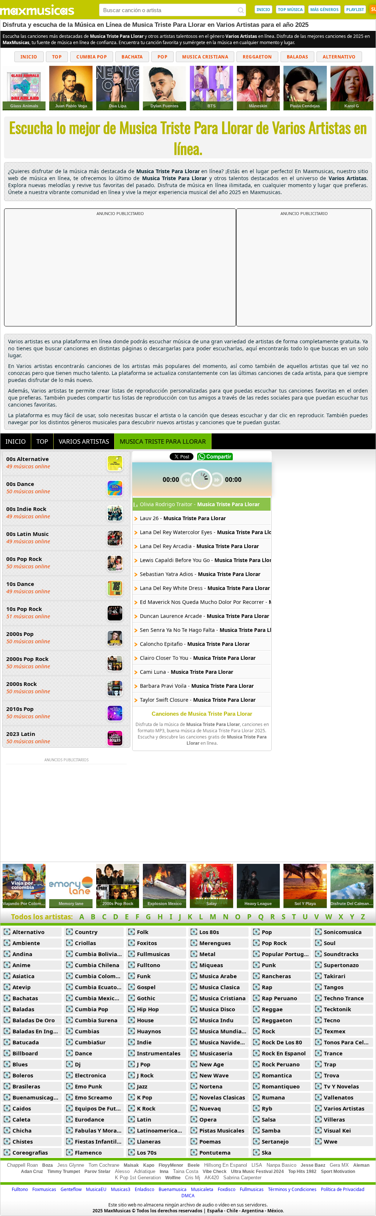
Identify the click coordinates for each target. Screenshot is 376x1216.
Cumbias (87, 1031)
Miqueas (211, 965)
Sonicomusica (343, 932)
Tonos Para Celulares (348, 1042)
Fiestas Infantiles (99, 1141)
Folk (142, 932)
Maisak (131, 1165)
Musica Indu (216, 1020)
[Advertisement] (120, 271)
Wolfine (173, 1177)
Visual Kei (337, 1130)
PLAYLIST (355, 9)
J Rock (145, 1075)
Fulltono (148, 965)
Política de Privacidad (342, 1189)
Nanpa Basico (281, 1165)
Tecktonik (337, 1009)
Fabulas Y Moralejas (99, 1130)
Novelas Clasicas (222, 1097)
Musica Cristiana (205, 57)
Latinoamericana (160, 1130)
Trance (333, 1053)
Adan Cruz (32, 1171)
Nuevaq (210, 1108)
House (145, 1020)
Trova (331, 1075)
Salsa (269, 1119)
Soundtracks (341, 954)
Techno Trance (344, 998)
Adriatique (144, 1171)
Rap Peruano (279, 998)
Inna (164, 1171)
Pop (163, 57)
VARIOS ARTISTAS (84, 441)
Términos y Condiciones (292, 1189)
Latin (144, 1119)
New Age (211, 1064)
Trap (330, 1064)
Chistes (22, 1141)
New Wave (214, 1075)
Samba (271, 1130)
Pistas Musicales (221, 1130)
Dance (83, 1053)
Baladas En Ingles (36, 1031)
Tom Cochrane (103, 1165)
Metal (207, 954)
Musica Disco (217, 1009)
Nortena (211, 1086)
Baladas (297, 57)
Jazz (142, 1086)
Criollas (85, 943)
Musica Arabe (218, 976)
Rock (268, 1031)
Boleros (22, 1075)
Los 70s (146, 1152)
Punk (269, 965)
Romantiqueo (281, 1086)
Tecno (332, 1020)
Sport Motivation (338, 1171)
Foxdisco (226, 1189)
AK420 (212, 1177)
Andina (22, 954)
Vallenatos (338, 1097)
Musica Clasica (219, 987)
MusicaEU (96, 1189)
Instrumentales (158, 1053)
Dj (78, 1064)
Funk (144, 976)
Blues (20, 1064)
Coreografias (30, 1152)
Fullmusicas (153, 954)
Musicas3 (120, 1189)
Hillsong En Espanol (225, 1165)
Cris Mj (192, 1177)
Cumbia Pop (91, 57)
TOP (42, 441)
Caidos (21, 1108)
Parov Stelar (97, 1171)
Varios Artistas (344, 1108)
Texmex (335, 1031)
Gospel (146, 987)
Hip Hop (148, 1009)
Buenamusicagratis (37, 1097)
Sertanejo (275, 1141)
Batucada (25, 1042)
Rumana (273, 1097)
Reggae (272, 1009)
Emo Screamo (93, 1097)
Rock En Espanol (284, 1053)
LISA (257, 1165)
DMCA (188, 1195)
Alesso (122, 1171)
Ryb (267, 1108)
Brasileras (26, 1086)
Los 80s (209, 932)
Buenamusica (173, 1189)
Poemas (210, 1141)
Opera (208, 1119)
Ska (266, 1152)
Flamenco (88, 1152)
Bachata (132, 57)
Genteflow (71, 1189)
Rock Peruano (281, 1064)
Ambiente (26, 943)
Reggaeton (257, 57)
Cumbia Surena (96, 1020)
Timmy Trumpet (63, 1171)
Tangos (333, 987)
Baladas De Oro (33, 1020)
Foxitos (147, 943)
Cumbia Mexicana (99, 998)
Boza (47, 1165)
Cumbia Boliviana (99, 954)
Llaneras (148, 1141)
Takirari (335, 976)
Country (86, 932)
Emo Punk (88, 1086)
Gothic (146, 998)
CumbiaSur (90, 1042)
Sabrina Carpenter (242, 1177)
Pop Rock (274, 943)
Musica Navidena (223, 1042)
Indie (144, 1042)
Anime (21, 965)
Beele (194, 1165)
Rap (267, 987)
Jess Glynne (70, 1165)
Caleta (21, 1119)
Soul (330, 943)
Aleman (361, 1165)
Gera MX (339, 1165)
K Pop (144, 1097)
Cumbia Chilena (97, 965)
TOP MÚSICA (290, 9)
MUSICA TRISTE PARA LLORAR (163, 441)
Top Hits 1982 (302, 1171)
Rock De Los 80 (282, 1042)
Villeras (334, 1119)
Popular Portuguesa (286, 954)
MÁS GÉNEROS (324, 9)
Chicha (22, 1130)
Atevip (21, 987)
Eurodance (89, 1119)
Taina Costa (185, 1171)
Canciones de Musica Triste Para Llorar (202, 714)
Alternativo (339, 57)
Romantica (277, 1075)
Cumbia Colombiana (99, 976)
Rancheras (276, 976)
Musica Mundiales (224, 1031)
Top (57, 57)
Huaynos (149, 1031)
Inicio (29, 57)
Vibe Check (215, 1171)
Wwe (330, 1141)
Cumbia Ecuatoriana (99, 987)
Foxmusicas (44, 1189)
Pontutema (215, 1152)
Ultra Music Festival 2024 (257, 1171)
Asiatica (23, 976)
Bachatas (25, 998)
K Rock (146, 1108)
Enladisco (144, 1189)
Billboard (25, 1053)
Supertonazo (341, 965)
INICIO (263, 9)
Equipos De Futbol (99, 1108)
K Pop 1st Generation (138, 1177)
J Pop (144, 1064)
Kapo (148, 1165)
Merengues (215, 943)
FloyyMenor (171, 1165)
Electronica (90, 1075)
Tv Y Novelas (341, 1086)
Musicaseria (215, 1053)
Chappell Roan (22, 1165)
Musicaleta (202, 1189)
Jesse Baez (313, 1165)
